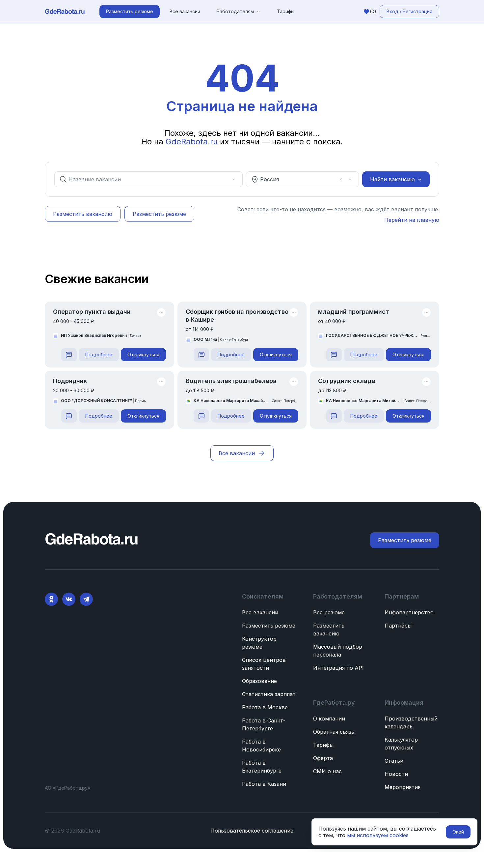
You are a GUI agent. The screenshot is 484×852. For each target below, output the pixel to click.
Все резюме (329, 612)
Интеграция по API (338, 667)
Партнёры (398, 625)
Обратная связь (333, 731)
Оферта (323, 758)
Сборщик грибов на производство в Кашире (237, 315)
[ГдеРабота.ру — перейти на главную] (65, 12)
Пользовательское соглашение (251, 830)
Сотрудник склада (346, 380)
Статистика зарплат (269, 694)
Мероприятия (402, 787)
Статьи (394, 760)
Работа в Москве (265, 707)
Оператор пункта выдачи (92, 311)
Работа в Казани (264, 783)
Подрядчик (70, 380)
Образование (259, 681)
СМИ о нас (327, 771)
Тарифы (285, 11)
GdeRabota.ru (192, 141)
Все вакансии (185, 11)
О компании (329, 718)
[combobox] (143, 179)
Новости (396, 774)
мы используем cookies (378, 835)
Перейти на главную (411, 220)
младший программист (353, 311)
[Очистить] (225, 179)
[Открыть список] (234, 179)
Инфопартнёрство (409, 612)
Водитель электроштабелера (231, 380)
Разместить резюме (268, 625)
